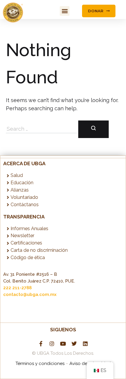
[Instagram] (52, 343)
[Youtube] (63, 343)
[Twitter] (74, 343)
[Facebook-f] (40, 343)
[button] (64, 11)
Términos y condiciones (41, 363)
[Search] (93, 129)
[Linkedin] (85, 343)
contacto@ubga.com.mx (30, 294)
